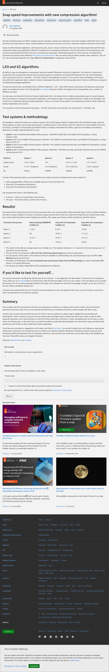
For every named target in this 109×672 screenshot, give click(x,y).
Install (40, 520)
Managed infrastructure (12, 535)
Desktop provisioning (67, 609)
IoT (4, 550)
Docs (71, 525)
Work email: (10, 376)
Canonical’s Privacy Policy (62, 390)
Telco (71, 622)
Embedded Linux (54, 550)
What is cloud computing (47, 570)
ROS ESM (41, 545)
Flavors (64, 560)
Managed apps (43, 535)
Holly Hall (6, 453)
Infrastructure (52, 614)
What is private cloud (67, 570)
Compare (59, 586)
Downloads (7, 598)
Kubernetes (7, 530)
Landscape (7, 586)
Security (6, 578)
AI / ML (5, 540)
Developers (55, 560)
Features (41, 555)
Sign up (9, 396)
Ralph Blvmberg (16, 340)
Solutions (6, 614)
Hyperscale (42, 565)
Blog (5, 9)
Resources (81, 530)
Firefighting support (91, 604)
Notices (93, 578)
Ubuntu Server (8, 565)
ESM (55, 578)
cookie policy (74, 660)
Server (49, 598)
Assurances (42, 581)
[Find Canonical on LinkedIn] (51, 637)
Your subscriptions (45, 604)
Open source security (86, 614)
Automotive (42, 622)
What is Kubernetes (45, 530)
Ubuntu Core (7, 555)
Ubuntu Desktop (9, 560)
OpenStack (7, 520)
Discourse (78, 604)
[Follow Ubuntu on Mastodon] (40, 637)
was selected (45, 89)
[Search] (98, 3)
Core (61, 598)
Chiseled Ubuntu (62, 591)
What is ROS (52, 545)
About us (41, 631)
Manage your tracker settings (15, 666)
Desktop (41, 598)
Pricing (69, 604)
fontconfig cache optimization (43, 55)
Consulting (64, 525)
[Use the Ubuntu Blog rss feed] (73, 637)
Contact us (8, 631)
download (22, 281)
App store (42, 550)
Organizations (43, 560)
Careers (60, 631)
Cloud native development (62, 617)
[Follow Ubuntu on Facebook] (45, 637)
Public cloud (49, 573)
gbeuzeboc (60, 453)
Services (63, 555)
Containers (7, 591)
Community (63, 545)
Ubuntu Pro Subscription (47, 609)
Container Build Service (95, 591)
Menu (104, 3)
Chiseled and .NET (77, 591)
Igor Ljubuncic (14, 26)
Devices (80, 609)
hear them (57, 328)
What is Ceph (43, 525)
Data (43, 614)
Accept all (34, 666)
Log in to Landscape (85, 586)
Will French (6, 506)
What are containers (46, 591)
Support (48, 520)
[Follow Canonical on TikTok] (67, 637)
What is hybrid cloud (84, 570)
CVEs (86, 578)
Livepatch (62, 578)
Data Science (53, 540)
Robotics (6, 545)
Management (68, 550)
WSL (55, 598)
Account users (59, 604)
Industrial (52, 622)
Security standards (75, 578)
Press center (84, 631)
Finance (77, 622)
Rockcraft (41, 593)
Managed (53, 525)
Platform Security (45, 578)
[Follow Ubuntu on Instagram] (56, 637)
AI (39, 614)
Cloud (5, 570)
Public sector (62, 622)
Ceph (4, 525)
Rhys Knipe (60, 506)
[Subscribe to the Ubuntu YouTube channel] (62, 637)
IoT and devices (44, 617)
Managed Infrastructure (68, 614)
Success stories (52, 555)
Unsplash (28, 340)
